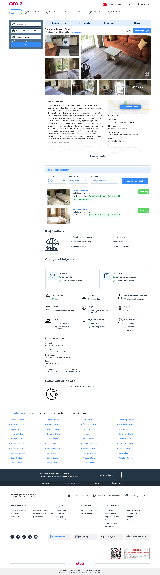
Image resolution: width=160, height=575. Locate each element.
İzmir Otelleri (16, 439)
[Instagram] (18, 537)
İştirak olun (117, 483)
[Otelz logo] (15, 5)
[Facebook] (12, 537)
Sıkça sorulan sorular (41, 510)
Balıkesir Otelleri (18, 453)
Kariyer (130, 520)
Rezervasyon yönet (70, 483)
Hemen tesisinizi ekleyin (89, 510)
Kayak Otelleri (54, 12)
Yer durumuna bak (135, 181)
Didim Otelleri (88, 463)
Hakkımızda (109, 510)
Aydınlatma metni (112, 520)
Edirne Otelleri (53, 458)
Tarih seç (144, 192)
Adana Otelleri (125, 439)
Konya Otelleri (17, 448)
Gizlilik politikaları (111, 523)
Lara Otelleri (52, 444)
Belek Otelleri (124, 448)
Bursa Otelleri (52, 439)
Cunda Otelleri (89, 429)
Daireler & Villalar (75, 12)
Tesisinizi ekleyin (125, 4)
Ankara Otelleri (53, 424)
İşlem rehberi (38, 517)
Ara (26, 45)
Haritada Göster (131, 107)
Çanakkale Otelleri (126, 434)
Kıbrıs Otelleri (88, 439)
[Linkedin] (30, 537)
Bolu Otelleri (52, 453)
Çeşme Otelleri (53, 420)
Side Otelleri (88, 420)
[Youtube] (36, 537)
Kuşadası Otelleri (126, 458)
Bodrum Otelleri (17, 444)
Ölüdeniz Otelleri (90, 424)
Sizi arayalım (43, 483)
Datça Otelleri (16, 458)
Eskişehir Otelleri (54, 434)
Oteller (17, 12)
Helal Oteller (116, 12)
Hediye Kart (61, 510)
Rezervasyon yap (141, 31)
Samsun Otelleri (89, 458)
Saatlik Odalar (97, 12)
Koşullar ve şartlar (112, 517)
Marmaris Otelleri (126, 444)
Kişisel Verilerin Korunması (43, 513)
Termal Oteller (34, 12)
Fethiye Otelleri (89, 453)
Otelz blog (83, 537)
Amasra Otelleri (89, 434)
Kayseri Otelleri (53, 448)
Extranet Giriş (59, 537)
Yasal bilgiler (109, 526)
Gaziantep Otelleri (126, 420)
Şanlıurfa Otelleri (90, 444)
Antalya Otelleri (17, 424)
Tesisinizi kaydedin (104, 475)
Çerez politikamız (134, 510)
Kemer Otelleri (17, 463)
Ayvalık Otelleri (17, 434)
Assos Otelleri (52, 463)
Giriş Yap (145, 4)
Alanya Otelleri (17, 429)
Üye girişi (59, 517)
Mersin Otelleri (89, 448)
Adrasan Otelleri (125, 429)
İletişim (96, 483)
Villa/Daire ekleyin (87, 513)
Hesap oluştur (61, 520)
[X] (24, 537)
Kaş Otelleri (123, 453)
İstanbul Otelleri (17, 420)
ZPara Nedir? (61, 513)
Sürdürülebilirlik (111, 513)
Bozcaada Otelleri (126, 424)
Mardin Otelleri (53, 429)
